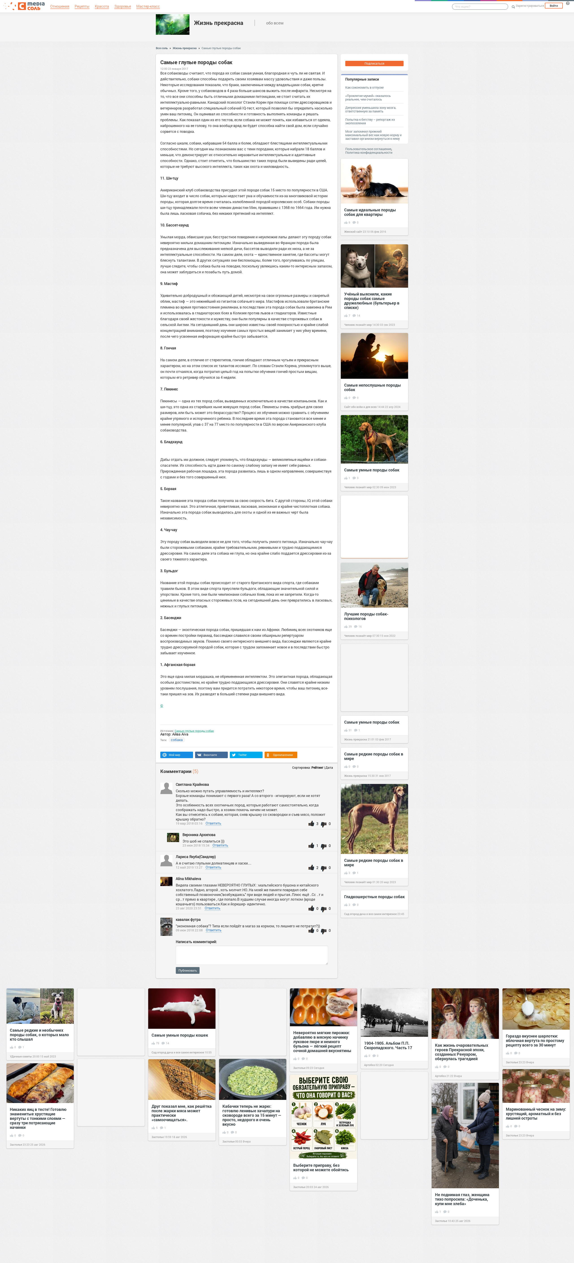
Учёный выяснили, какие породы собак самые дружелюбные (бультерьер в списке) (371, 301)
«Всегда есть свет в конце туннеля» (389, 1218)
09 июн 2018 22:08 (189, 930)
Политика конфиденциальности (368, 152)
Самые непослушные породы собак (372, 387)
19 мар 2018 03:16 (189, 823)
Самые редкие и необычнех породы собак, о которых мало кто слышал (39, 1034)
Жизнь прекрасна (218, 22)
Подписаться (374, 63)
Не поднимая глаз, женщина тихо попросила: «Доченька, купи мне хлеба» (462, 1199)
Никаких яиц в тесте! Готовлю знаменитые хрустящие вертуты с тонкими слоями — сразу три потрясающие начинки (38, 1118)
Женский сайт (353, 231)
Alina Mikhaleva (188, 878)
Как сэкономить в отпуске (364, 87)
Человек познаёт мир (358, 324)
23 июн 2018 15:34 (196, 845)
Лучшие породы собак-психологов (366, 616)
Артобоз (369, 1065)
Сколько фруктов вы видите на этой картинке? (181, 1236)
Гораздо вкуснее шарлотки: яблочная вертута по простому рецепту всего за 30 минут (535, 1040)
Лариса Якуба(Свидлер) (196, 856)
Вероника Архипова (199, 834)
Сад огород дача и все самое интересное (370, 914)
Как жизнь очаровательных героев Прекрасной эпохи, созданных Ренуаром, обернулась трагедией (461, 1052)
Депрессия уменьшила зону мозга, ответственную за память (370, 109)
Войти (554, 6)
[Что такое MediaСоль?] (568, 3)
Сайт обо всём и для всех (360, 407)
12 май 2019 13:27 (189, 867)
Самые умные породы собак (371, 470)
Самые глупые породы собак (221, 48)
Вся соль (162, 48)
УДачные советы (21, 1056)
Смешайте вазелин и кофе (106, 1219)
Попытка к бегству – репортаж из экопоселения (370, 121)
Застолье (299, 1068)
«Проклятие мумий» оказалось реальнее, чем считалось (368, 97)
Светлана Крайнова (193, 784)
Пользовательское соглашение (368, 149)
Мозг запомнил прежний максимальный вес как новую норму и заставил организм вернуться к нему (373, 135)
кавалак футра (188, 919)
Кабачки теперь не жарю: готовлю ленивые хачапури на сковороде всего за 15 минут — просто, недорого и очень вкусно (251, 1115)
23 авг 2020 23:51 (189, 908)
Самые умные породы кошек (180, 1035)
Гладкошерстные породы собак (374, 896)
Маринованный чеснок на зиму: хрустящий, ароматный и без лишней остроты (536, 1113)
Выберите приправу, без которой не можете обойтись (321, 1167)
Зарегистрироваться (530, 6)
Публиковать (187, 970)
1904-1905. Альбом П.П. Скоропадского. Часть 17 (388, 1045)
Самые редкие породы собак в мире (373, 756)
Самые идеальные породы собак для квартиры (370, 212)
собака (177, 739)
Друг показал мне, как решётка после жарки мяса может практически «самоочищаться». (182, 1113)
